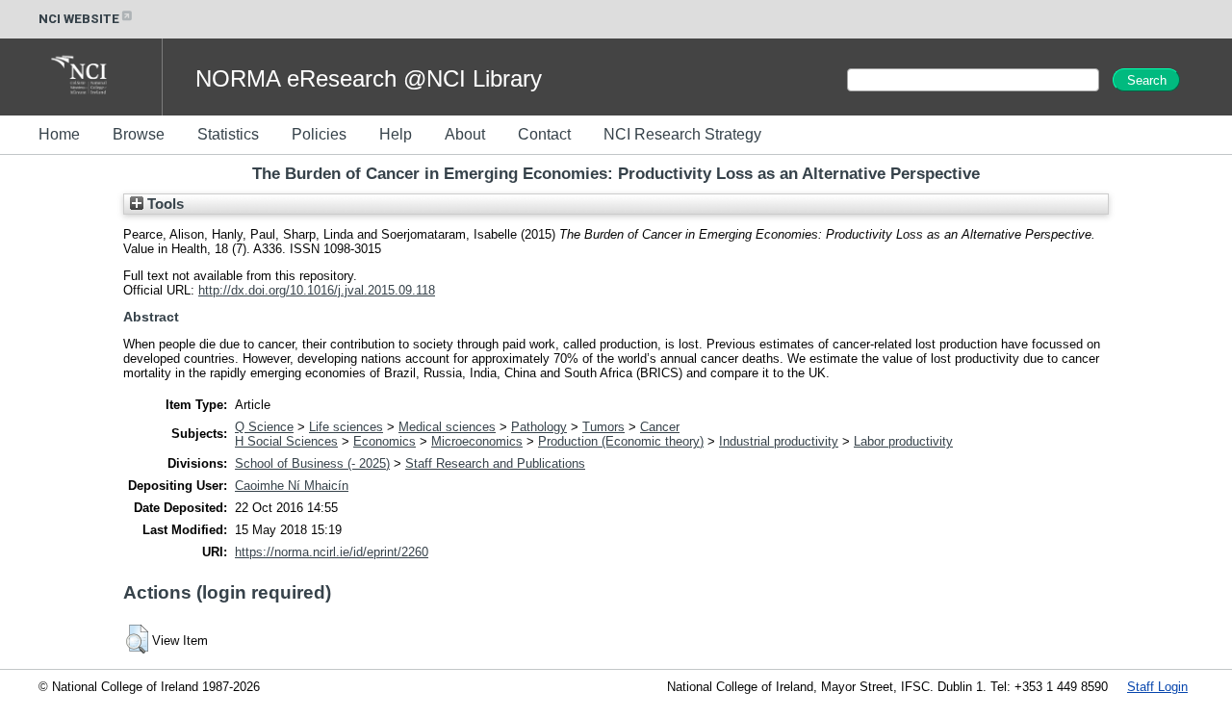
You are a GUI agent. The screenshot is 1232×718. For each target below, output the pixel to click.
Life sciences (346, 427)
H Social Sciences (286, 441)
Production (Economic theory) (621, 441)
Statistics (228, 134)
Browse (139, 134)
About (465, 134)
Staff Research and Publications (495, 463)
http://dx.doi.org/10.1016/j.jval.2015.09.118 (316, 290)
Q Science (264, 427)
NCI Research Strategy (682, 134)
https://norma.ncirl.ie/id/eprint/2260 (331, 552)
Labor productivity (903, 441)
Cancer (660, 427)
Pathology (539, 427)
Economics (384, 441)
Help (395, 134)
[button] (137, 639)
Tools (163, 204)
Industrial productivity (778, 441)
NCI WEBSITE (78, 19)
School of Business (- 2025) (312, 463)
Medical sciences (447, 427)
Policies (319, 134)
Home (59, 134)
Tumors (603, 427)
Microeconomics (477, 441)
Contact (544, 134)
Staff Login (1157, 687)
